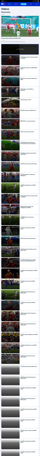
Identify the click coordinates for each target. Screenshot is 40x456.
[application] (20, 26)
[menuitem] (10, 4)
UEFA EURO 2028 (3, 4)
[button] (24, 4)
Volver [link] (3, 14)
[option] (20, 49)
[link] (9, 4)
